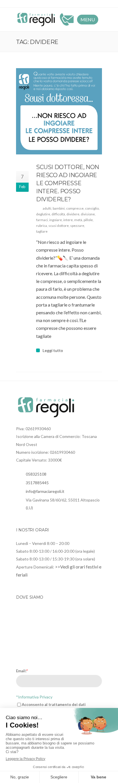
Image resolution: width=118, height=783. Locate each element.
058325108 (36, 474)
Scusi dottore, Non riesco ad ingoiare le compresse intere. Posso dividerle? (67, 183)
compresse (75, 208)
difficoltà (58, 214)
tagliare (42, 231)
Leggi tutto (53, 351)
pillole (88, 220)
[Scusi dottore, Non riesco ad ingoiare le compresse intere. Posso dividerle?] (59, 111)
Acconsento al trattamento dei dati (54, 704)
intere (68, 220)
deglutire (43, 214)
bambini (59, 208)
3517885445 (37, 482)
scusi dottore (58, 225)
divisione (88, 214)
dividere (72, 214)
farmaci (42, 220)
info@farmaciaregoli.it (45, 491)
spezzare (77, 225)
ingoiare (55, 220)
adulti (47, 208)
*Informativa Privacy (34, 696)
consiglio (92, 208)
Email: (22, 671)
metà (78, 220)
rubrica (41, 225)
